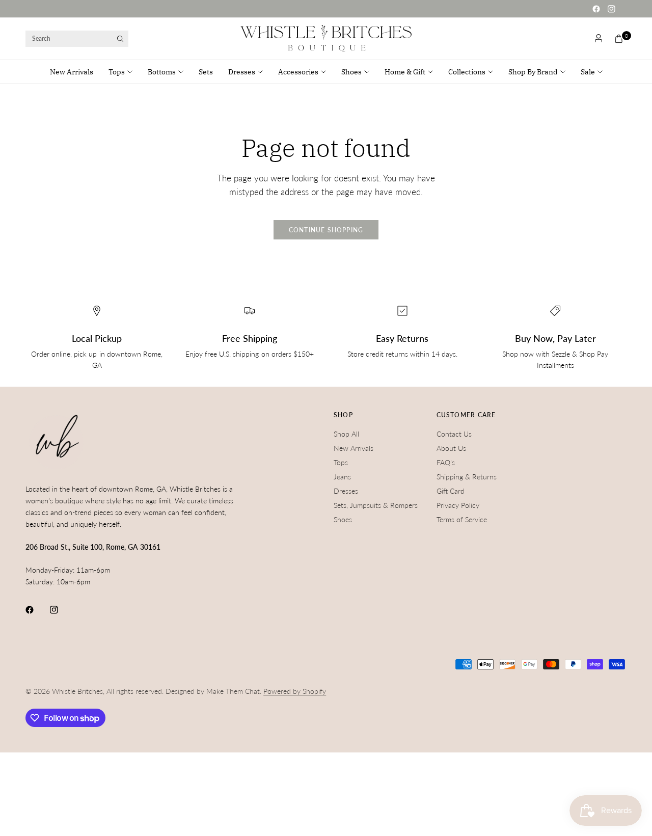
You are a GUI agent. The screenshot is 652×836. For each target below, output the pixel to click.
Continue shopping (326, 230)
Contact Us (454, 433)
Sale (588, 71)
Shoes (351, 71)
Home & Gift (405, 71)
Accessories (298, 71)
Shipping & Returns (467, 476)
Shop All (346, 433)
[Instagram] (611, 8)
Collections (466, 71)
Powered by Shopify (294, 691)
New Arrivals (71, 71)
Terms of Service (462, 519)
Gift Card (451, 491)
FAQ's (446, 462)
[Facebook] (596, 8)
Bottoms (162, 71)
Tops (116, 71)
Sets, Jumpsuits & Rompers (376, 505)
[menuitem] (75, 72)
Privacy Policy (458, 505)
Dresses (241, 71)
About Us (451, 448)
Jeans (342, 476)
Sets (206, 71)
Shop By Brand (533, 71)
